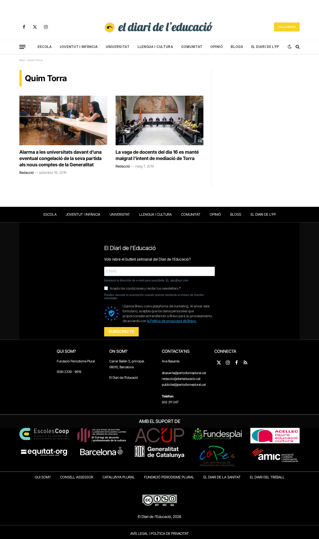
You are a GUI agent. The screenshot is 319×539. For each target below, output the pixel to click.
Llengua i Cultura (155, 47)
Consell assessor (76, 477)
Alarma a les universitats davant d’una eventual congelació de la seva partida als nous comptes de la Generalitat (60, 158)
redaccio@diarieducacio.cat (181, 379)
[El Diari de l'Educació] (159, 27)
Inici (22, 60)
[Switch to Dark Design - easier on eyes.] (290, 47)
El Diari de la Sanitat (222, 477)
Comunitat (191, 47)
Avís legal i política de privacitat (159, 533)
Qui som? (43, 477)
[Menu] (22, 47)
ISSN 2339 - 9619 (69, 372)
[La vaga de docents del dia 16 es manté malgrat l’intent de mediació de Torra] (159, 120)
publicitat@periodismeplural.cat (184, 384)
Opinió (216, 47)
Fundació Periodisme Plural (76, 361)
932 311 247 (170, 402)
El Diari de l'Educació (123, 377)
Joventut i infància (79, 47)
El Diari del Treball (267, 477)
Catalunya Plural (119, 477)
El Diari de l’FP (265, 47)
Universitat (118, 47)
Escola (45, 47)
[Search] (297, 47)
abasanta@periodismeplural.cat (184, 373)
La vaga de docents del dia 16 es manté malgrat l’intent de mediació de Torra (157, 155)
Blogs (237, 47)
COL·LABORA (287, 27)
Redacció (26, 172)
